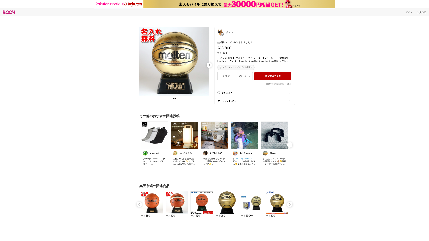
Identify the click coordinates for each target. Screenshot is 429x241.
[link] (154, 135)
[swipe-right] (209, 65)
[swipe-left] (139, 204)
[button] (220, 32)
